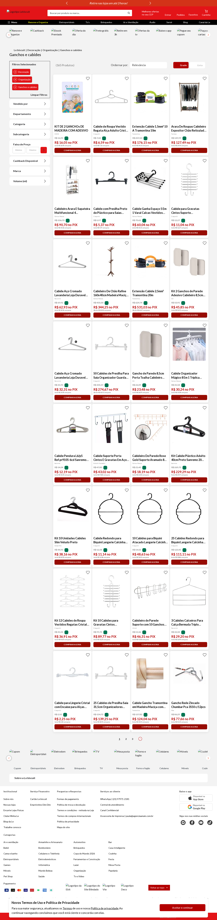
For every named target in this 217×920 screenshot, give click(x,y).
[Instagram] (183, 822)
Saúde (41, 876)
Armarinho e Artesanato (50, 842)
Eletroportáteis (66, 22)
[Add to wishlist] (87, 78)
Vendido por (20, 103)
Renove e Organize (38, 22)
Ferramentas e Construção (87, 859)
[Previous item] (67, 3)
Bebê (6, 847)
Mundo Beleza (45, 870)
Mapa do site (63, 827)
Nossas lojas (9, 804)
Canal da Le (204, 22)
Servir (169, 22)
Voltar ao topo (157, 887)
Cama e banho (10, 853)
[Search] (129, 13)
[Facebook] (192, 822)
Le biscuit (19, 50)
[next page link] (140, 739)
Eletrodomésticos (47, 859)
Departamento (22, 113)
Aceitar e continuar (182, 907)
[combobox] (86, 13)
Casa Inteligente (116, 847)
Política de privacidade (105, 908)
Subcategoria (21, 134)
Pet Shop (8, 876)
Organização (50, 50)
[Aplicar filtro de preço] (44, 150)
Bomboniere (44, 847)
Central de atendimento (112, 804)
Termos (67, 908)
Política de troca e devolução (71, 804)
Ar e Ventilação (130, 22)
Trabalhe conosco (12, 827)
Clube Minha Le (11, 816)
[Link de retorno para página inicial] (26, 13)
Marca (17, 170)
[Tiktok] (210, 822)
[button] (147, 13)
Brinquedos (106, 22)
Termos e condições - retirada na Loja (75, 810)
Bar (110, 842)
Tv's (87, 22)
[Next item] (150, 3)
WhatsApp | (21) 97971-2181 (114, 799)
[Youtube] (201, 822)
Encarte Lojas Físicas (13, 810)
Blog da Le (8, 821)
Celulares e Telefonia (48, 853)
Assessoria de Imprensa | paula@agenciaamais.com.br (126, 816)
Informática (44, 865)
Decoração (33, 50)
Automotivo (79, 842)
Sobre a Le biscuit (24, 777)
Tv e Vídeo (79, 876)
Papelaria (113, 870)
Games (6, 865)
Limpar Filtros (39, 94)
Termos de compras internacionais (74, 816)
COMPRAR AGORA (72, 150)
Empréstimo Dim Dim (40, 804)
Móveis (7, 870)
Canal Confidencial (109, 810)
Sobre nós (8, 799)
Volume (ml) (20, 181)
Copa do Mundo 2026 (84, 853)
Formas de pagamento (68, 799)
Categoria (19, 124)
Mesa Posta (114, 865)
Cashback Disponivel (25, 160)
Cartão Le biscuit (38, 799)
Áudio (152, 22)
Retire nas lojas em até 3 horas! (108, 3)
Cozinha (112, 853)
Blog (185, 22)
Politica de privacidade (68, 821)
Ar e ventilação (10, 842)
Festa (111, 859)
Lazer (76, 865)
